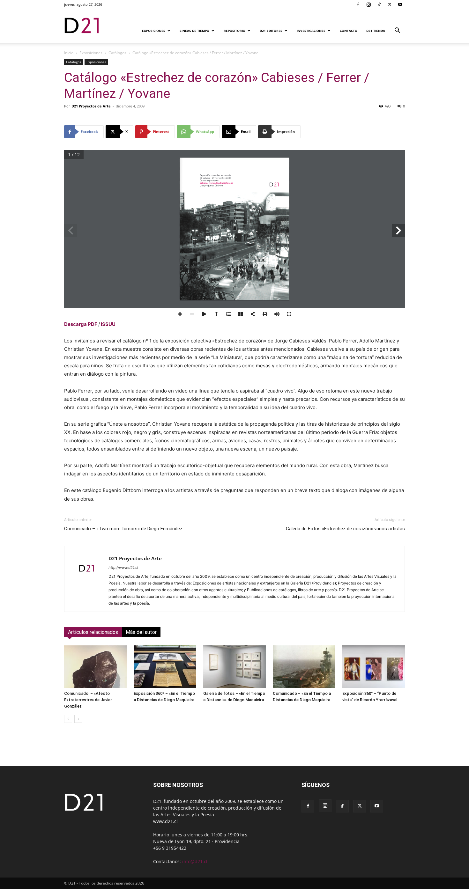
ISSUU (108, 324)
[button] (397, 31)
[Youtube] (400, 4)
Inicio (68, 52)
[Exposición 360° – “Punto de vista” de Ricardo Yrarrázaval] (373, 666)
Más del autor (141, 632)
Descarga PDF (80, 324)
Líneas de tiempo (194, 30)
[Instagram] (368, 4)
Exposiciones (153, 30)
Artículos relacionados (93, 632)
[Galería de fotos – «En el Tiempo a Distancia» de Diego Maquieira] (234, 666)
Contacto (348, 30)
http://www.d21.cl (123, 567)
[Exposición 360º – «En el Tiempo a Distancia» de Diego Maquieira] (165, 666)
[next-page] (78, 719)
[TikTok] (379, 4)
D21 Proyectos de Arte (91, 106)
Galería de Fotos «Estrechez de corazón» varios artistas (345, 529)
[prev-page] (68, 719)
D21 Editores (271, 30)
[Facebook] (358, 4)
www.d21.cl (165, 821)
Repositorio (234, 30)
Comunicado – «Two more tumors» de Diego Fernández (123, 529)
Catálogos (117, 52)
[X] (389, 4)
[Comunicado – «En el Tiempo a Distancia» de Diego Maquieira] (304, 666)
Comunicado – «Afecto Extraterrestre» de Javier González (88, 700)
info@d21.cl (194, 861)
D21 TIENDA (375, 30)
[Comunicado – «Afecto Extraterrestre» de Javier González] (95, 666)
